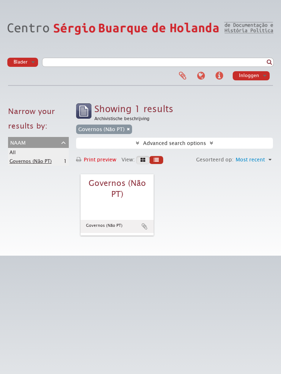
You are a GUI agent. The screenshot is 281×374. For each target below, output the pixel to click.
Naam (18, 142)
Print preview (99, 160)
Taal (201, 76)
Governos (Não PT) (31, 161)
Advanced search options (174, 143)
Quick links (219, 76)
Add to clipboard (144, 226)
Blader (20, 62)
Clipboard (182, 76)
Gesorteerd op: (214, 160)
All (13, 152)
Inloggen (249, 75)
